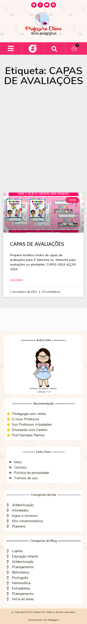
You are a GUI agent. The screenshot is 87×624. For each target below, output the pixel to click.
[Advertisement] (43, 141)
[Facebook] (34, 5)
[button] (10, 49)
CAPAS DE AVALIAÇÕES (37, 244)
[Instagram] (40, 5)
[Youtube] (47, 5)
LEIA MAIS (16, 280)
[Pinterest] (53, 5)
